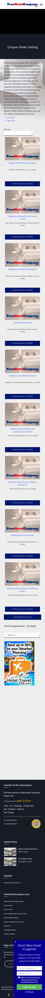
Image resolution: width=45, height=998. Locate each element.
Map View (11, 120)
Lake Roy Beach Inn (22, 322)
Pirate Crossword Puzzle (12, 883)
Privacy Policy (8, 905)
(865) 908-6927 (12, 824)
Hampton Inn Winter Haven (22, 375)
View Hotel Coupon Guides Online (15, 914)
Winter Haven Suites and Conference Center (22, 430)
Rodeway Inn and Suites (22, 535)
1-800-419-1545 (9, 801)
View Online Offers (22, 184)
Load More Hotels (22, 617)
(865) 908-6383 (11, 820)
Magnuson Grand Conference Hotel (22, 217)
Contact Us (7, 926)
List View (10, 118)
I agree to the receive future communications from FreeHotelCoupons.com (30, 980)
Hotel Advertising (10, 930)
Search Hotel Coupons (11, 918)
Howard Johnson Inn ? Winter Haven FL (22, 483)
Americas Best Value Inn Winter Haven (22, 590)
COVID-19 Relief (9, 934)
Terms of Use (8, 909)
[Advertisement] (19, 732)
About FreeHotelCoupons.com (14, 922)
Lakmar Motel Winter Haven (22, 162)
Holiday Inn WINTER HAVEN (22, 269)
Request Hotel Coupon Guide (13, 901)
